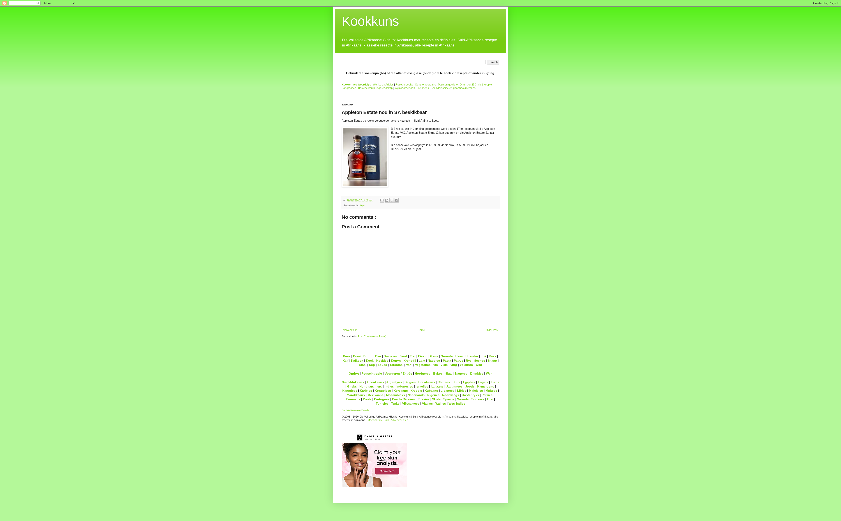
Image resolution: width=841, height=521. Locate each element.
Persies (487, 395)
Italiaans (437, 386)
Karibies (366, 390)
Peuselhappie (372, 373)
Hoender (471, 356)
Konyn (396, 360)
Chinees (444, 382)
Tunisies (382, 403)
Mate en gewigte (448, 84)
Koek (370, 360)
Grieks (352, 386)
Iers (379, 386)
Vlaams (427, 403)
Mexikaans (375, 395)
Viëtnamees (410, 403)
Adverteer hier (399, 420)
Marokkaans (356, 395)
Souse (382, 364)
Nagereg (434, 360)
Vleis (444, 364)
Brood (368, 356)
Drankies (390, 356)
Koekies (382, 360)
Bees (346, 356)
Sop (372, 364)
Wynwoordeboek (405, 88)
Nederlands (416, 395)
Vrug (453, 364)
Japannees (454, 386)
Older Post (492, 330)
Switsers (477, 399)
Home (421, 330)
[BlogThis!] (387, 200)
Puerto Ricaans (403, 399)
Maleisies (476, 390)
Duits (456, 382)
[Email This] (382, 200)
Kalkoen (357, 360)
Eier (412, 356)
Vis (435, 364)
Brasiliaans (426, 382)
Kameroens (485, 386)
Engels (483, 382)
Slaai (362, 364)
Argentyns (394, 382)
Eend (403, 356)
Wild (478, 364)
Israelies (422, 386)
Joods (470, 386)
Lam (422, 360)
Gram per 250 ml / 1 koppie (476, 84)
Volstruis (466, 364)
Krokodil (409, 360)
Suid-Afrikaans (353, 382)
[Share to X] (391, 200)
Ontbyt (354, 373)
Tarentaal (396, 364)
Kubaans (431, 390)
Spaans (448, 399)
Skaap (492, 360)
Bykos (438, 373)
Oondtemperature (425, 84)
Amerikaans (375, 382)
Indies (389, 386)
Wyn (362, 205)
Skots (436, 399)
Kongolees (383, 390)
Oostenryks (470, 395)
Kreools (416, 390)
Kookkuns (370, 21)
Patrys (458, 360)
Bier (378, 356)
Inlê (483, 356)
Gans (434, 356)
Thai (490, 399)
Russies (423, 399)
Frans (495, 382)
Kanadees (349, 390)
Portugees (381, 399)
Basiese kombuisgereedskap (375, 88)
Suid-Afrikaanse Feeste (355, 410)
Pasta (447, 360)
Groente (447, 356)
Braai (357, 356)
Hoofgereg (423, 373)
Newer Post (350, 330)
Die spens (423, 88)
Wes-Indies (457, 403)
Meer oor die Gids (378, 420)
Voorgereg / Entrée (398, 373)
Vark (409, 364)
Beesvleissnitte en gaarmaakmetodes (453, 88)
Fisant (423, 356)
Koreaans (401, 390)
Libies (461, 390)
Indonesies (404, 386)
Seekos (479, 360)
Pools (367, 399)
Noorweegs (450, 395)
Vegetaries (423, 364)
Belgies (410, 382)
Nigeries (433, 395)
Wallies (440, 403)
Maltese (491, 390)
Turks (395, 403)
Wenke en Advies (383, 84)
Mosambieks (395, 395)
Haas (459, 356)
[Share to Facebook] (396, 200)
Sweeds (463, 399)
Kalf (345, 360)
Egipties (469, 382)
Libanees (447, 390)
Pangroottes (349, 88)
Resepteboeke (404, 84)
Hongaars (366, 386)
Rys (469, 360)
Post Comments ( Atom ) (372, 336)
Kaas (492, 356)
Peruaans (353, 399)
